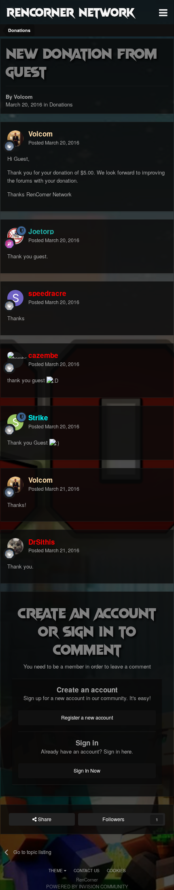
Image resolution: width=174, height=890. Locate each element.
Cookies (116, 870)
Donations (61, 104)
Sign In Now (87, 770)
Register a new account (87, 717)
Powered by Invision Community (87, 886)
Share (44, 819)
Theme (56, 870)
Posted (53, 142)
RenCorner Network (70, 11)
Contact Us (87, 870)
